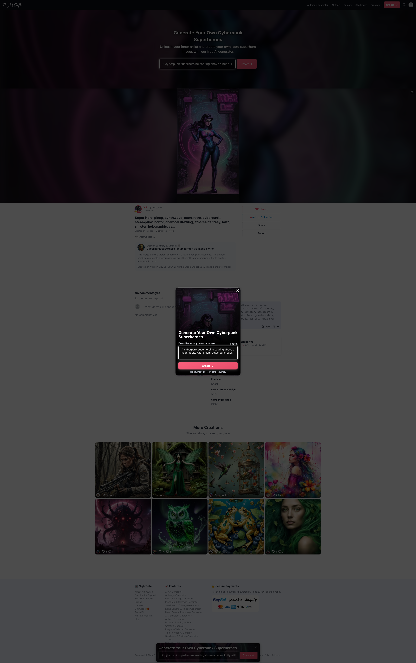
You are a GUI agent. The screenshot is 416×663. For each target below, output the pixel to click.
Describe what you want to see (196, 343)
